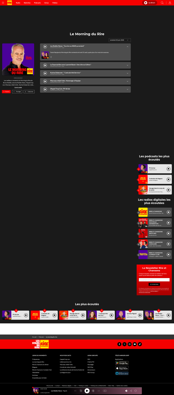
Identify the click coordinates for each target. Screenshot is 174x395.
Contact (57, 385)
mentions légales (154, 291)
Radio (18, 3)
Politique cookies (83, 385)
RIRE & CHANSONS (155, 211)
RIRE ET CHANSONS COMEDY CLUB (156, 253)
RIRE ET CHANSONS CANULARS (156, 243)
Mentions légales (67, 385)
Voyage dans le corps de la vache (74, 315)
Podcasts (37, 3)
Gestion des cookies (122, 385)
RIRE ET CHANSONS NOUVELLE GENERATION (156, 222)
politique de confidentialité (144, 292)
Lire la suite (18, 87)
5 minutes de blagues (155, 178)
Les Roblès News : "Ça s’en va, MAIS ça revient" (160, 316)
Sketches (27, 3)
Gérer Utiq (111, 385)
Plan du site (49, 385)
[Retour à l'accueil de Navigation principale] (9, 2)
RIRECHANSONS (18, 78)
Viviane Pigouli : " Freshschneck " (131, 316)
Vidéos (54, 3)
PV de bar (152, 168)
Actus (46, 3)
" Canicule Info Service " (103, 314)
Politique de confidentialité (98, 385)
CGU (75, 385)
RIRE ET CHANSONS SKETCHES (156, 232)
